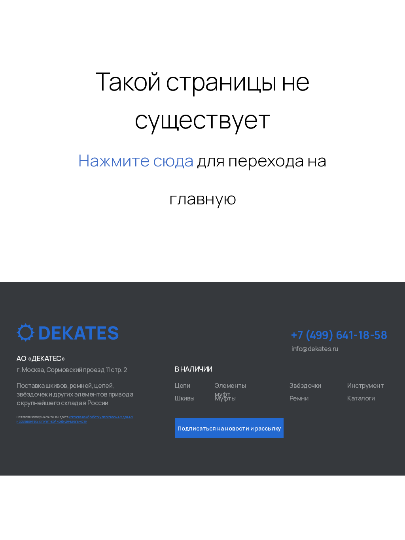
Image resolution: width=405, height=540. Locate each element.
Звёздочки (305, 385)
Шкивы (185, 398)
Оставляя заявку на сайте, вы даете (75, 419)
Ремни (299, 398)
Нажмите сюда (136, 160)
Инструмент (365, 385)
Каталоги (361, 398)
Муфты (225, 398)
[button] (229, 428)
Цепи (182, 385)
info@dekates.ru (315, 348)
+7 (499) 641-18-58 (339, 334)
